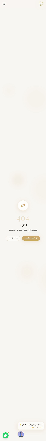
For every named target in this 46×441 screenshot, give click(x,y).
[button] (31, 426)
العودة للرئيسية (30, 238)
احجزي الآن (12, 238)
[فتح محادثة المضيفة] (21, 434)
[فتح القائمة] (4, 4)
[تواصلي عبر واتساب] (6, 435)
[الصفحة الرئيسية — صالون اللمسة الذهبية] (41, 3)
